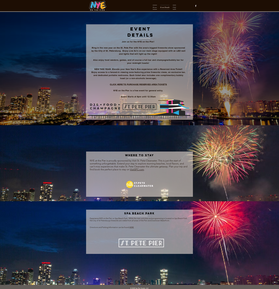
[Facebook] (195, 6)
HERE (131, 227)
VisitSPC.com (137, 169)
